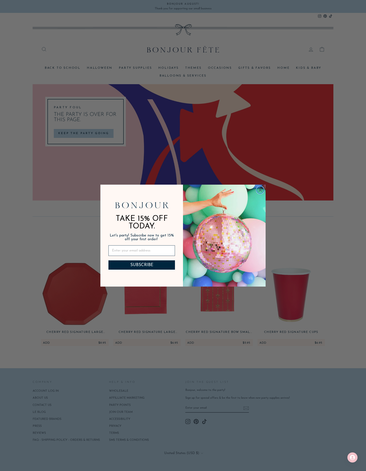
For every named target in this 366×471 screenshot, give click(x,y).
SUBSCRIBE (141, 265)
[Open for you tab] (352, 457)
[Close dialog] (260, 190)
